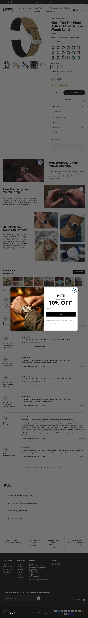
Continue (61, 314)
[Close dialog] (75, 290)
